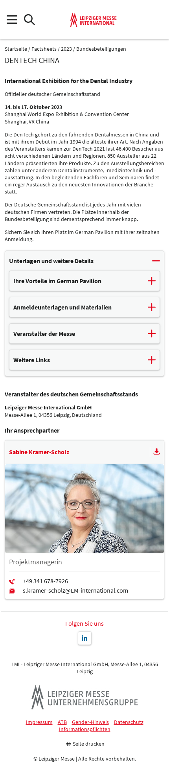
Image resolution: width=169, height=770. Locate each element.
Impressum (39, 722)
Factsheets (44, 49)
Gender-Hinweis (90, 722)
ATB (62, 722)
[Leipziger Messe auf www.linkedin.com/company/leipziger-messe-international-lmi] (85, 638)
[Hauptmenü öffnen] (11, 20)
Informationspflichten (84, 729)
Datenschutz (128, 722)
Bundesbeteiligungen (101, 49)
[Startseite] (93, 19)
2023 (66, 49)
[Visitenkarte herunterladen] (157, 452)
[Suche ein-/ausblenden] (29, 20)
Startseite (16, 49)
